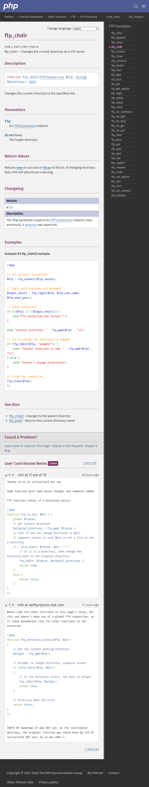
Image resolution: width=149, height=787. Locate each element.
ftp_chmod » (136, 17)
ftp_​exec (116, 70)
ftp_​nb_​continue (121, 112)
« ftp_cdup (113, 17)
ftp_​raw (116, 158)
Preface (9, 17)
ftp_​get (115, 84)
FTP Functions (88, 17)
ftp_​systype (118, 195)
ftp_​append (118, 37)
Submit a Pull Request (67, 446)
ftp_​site (116, 181)
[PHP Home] (11, 6)
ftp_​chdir (117, 47)
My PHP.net (95, 773)
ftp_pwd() (16, 420)
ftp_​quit (116, 153)
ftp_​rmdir (117, 172)
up (7, 475)
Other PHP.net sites (20, 782)
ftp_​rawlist (118, 163)
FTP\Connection (52, 77)
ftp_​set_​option (120, 176)
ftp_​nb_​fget (118, 116)
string (81, 77)
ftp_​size (116, 186)
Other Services (57, 17)
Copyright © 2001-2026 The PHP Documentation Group (44, 773)
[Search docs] (136, 6)
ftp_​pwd (116, 149)
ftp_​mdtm (117, 98)
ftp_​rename (118, 167)
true (19, 167)
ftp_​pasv (116, 139)
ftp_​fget (116, 74)
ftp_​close (117, 56)
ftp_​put (115, 144)
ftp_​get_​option (120, 88)
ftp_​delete (117, 65)
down (13, 475)
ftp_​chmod (118, 51)
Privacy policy (48, 782)
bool (32, 82)
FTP (73, 17)
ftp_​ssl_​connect (121, 190)
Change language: (59, 28)
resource (31, 225)
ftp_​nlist (116, 135)
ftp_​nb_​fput (118, 121)
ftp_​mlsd (116, 107)
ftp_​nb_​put (118, 130)
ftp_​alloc (116, 33)
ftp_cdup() (16, 416)
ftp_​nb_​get (118, 125)
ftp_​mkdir (117, 102)
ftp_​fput (116, 79)
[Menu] (143, 6)
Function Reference (31, 17)
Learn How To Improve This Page (27, 446)
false (46, 167)
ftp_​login (116, 93)
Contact (113, 773)
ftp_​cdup (116, 42)
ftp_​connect (118, 61)
